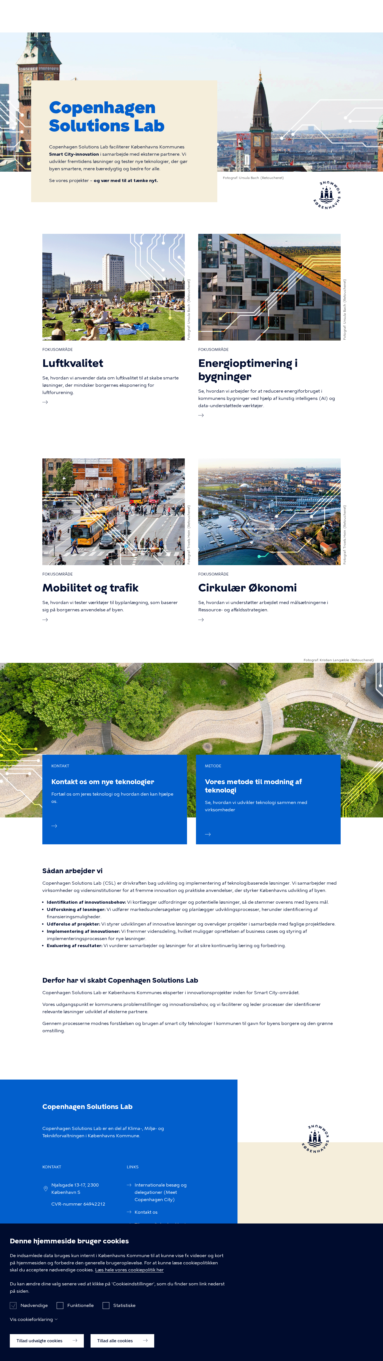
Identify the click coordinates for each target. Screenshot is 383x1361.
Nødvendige (34, 1305)
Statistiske (124, 1305)
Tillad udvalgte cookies (40, 1340)
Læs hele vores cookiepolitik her (129, 1270)
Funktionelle (80, 1305)
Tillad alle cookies (115, 1340)
